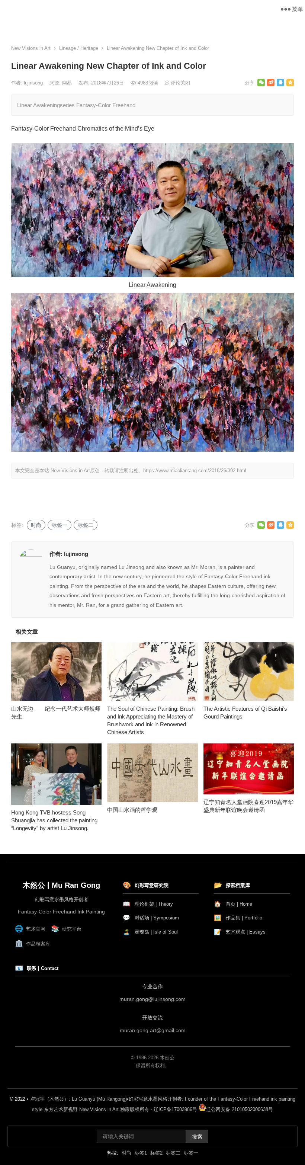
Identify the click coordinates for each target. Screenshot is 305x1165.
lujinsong (34, 83)
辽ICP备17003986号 (175, 1109)
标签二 (85, 525)
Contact (269, 26)
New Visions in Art (34, 9)
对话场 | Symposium (151, 918)
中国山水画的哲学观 (132, 810)
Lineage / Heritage (78, 48)
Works (65, 26)
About (165, 26)
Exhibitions (222, 26)
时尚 (36, 525)
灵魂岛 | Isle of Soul (150, 932)
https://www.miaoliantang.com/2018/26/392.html (194, 470)
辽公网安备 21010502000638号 (239, 1109)
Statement (119, 26)
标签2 (156, 1153)
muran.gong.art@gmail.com (153, 1030)
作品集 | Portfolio (238, 918)
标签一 (59, 525)
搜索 (197, 1137)
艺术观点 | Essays (240, 932)
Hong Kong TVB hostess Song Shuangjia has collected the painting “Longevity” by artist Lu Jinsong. (54, 820)
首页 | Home (233, 904)
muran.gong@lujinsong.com (152, 999)
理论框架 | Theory (148, 904)
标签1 (141, 1153)
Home (13, 26)
